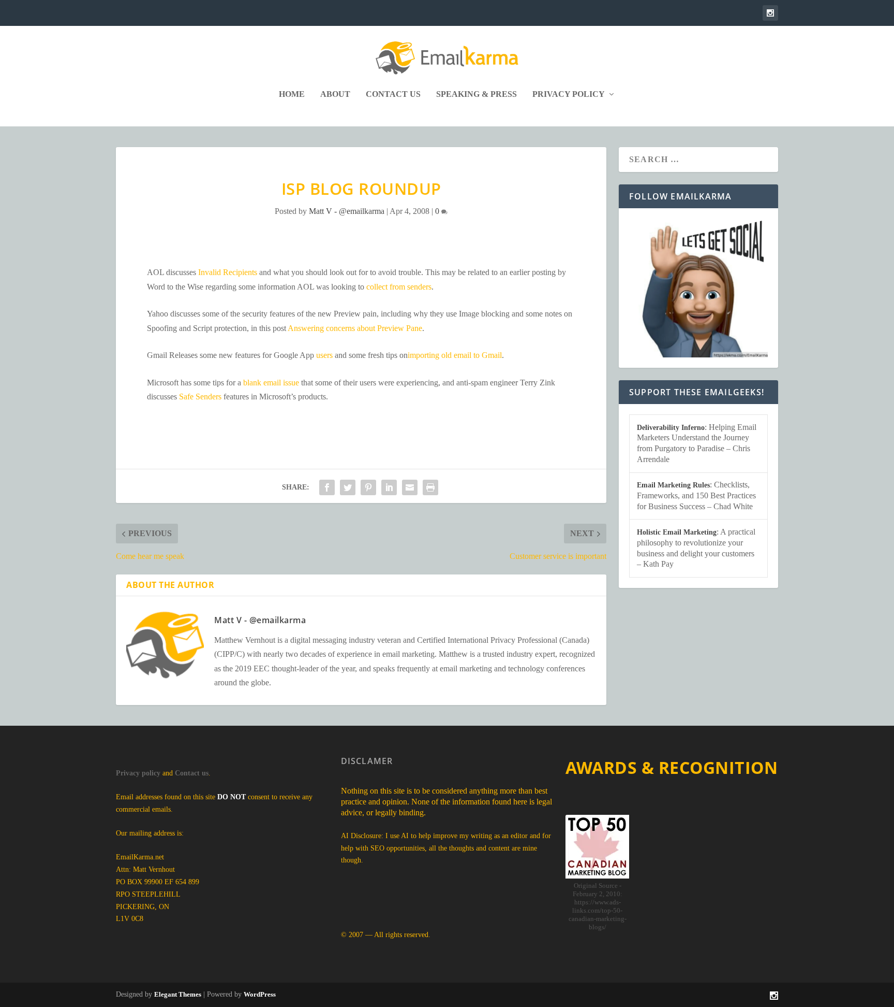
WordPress (260, 994)
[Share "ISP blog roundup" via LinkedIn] (389, 487)
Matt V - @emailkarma (346, 211)
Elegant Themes (177, 994)
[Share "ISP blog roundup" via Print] (430, 487)
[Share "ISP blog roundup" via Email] (409, 487)
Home (292, 94)
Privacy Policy (568, 94)
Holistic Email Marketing (677, 532)
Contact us (191, 773)
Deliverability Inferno (671, 427)
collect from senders (398, 286)
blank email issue (271, 382)
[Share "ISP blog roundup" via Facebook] (327, 487)
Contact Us (393, 94)
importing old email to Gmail (455, 355)
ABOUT (335, 94)
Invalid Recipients (227, 272)
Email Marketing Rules (673, 485)
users (324, 355)
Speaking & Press (476, 94)
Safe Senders (200, 396)
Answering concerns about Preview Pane (355, 328)
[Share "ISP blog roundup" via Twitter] (347, 487)
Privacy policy (138, 773)
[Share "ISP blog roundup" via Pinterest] (368, 487)
